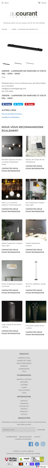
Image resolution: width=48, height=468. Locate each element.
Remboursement (25, 437)
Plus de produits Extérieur (12, 114)
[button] (42, 466)
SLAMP (24, 387)
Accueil (4, 29)
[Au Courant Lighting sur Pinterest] (37, 445)
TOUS (24, 371)
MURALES (24, 366)
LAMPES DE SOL (24, 358)
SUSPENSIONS (24, 369)
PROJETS (24, 409)
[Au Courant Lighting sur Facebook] (31, 445)
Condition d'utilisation (23, 439)
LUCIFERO (24, 385)
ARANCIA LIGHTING (24, 379)
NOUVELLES (24, 406)
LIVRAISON (24, 403)
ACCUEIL (24, 414)
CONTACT (24, 401)
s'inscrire (41, 430)
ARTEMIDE (24, 382)
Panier (43, 3)
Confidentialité (11, 437)
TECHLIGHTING (24, 390)
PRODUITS (24, 411)
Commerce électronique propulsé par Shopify (23, 453)
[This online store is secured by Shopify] (24, 461)
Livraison (37, 437)
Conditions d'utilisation (11, 117)
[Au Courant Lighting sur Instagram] (43, 445)
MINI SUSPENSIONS (24, 363)
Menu (6, 3)
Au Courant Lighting (25, 451)
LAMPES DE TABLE (24, 360)
